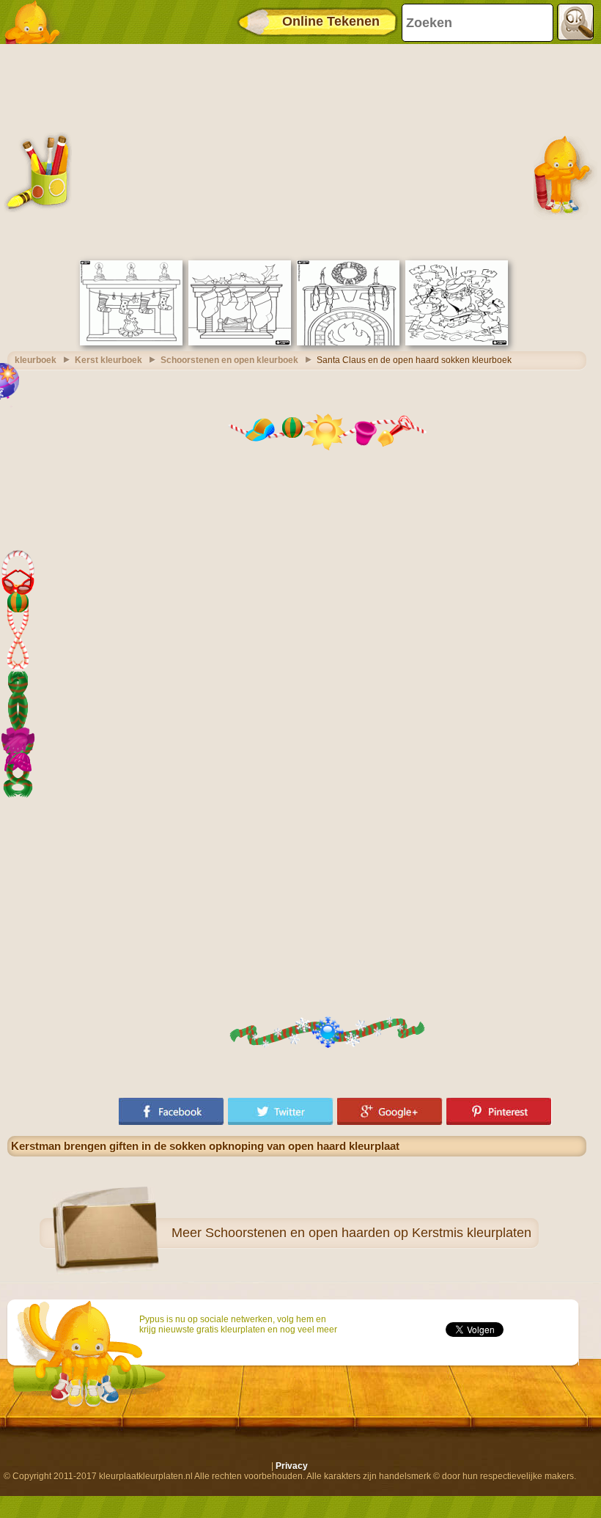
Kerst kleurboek (108, 360)
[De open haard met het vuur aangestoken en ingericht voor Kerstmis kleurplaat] (348, 342)
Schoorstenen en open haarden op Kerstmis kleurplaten (368, 1232)
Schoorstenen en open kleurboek (229, 360)
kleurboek (35, 360)
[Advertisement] (297, 150)
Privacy (292, 1466)
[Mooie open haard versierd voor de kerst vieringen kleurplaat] (131, 342)
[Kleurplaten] (37, 22)
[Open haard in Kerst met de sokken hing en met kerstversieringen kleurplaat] (239, 342)
